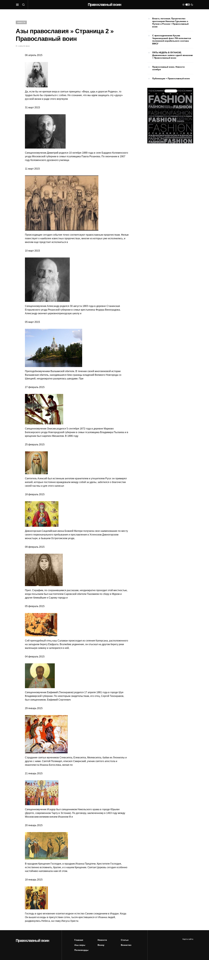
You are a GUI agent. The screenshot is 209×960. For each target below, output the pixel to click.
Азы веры (79, 945)
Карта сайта (188, 939)
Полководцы (81, 950)
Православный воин (104, 4)
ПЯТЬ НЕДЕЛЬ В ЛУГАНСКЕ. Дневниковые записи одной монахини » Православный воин (172, 55)
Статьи (125, 940)
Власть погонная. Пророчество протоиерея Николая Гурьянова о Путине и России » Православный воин (170, 22)
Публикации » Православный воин (171, 78)
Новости (21, 22)
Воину (101, 945)
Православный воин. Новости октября (168, 68)
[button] (17, 4)
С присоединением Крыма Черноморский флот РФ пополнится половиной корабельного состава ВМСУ (171, 39)
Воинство (126, 945)
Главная (78, 940)
